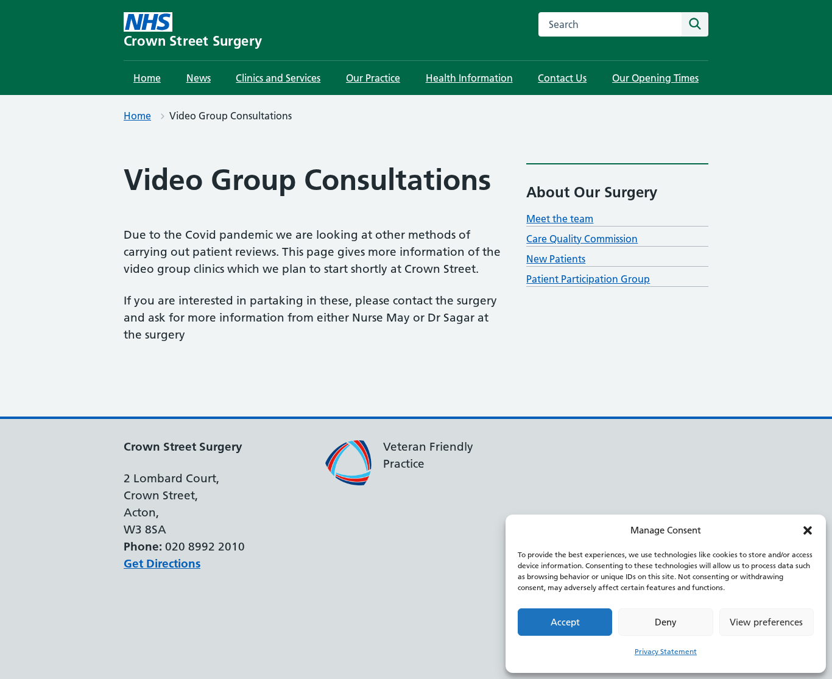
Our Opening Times (655, 78)
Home (147, 78)
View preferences (766, 622)
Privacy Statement (666, 651)
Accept (565, 622)
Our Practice (373, 78)
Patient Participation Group (588, 279)
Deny (666, 622)
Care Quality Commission (582, 239)
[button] (808, 530)
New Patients (555, 259)
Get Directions (162, 564)
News (198, 78)
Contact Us (562, 78)
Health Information (469, 78)
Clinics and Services (278, 78)
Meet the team (559, 219)
